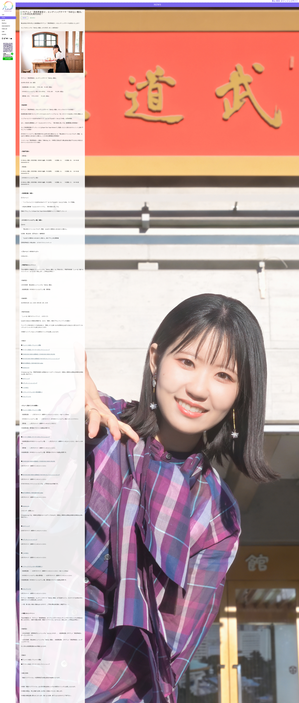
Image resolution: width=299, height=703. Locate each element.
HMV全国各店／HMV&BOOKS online (32, 363)
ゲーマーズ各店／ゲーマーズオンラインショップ (36, 349)
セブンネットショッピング (29, 383)
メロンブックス (26, 396)
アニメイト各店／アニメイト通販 (31, 345)
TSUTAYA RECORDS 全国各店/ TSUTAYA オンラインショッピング (41, 358)
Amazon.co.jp (25, 367)
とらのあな (25, 387)
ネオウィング (26, 378)
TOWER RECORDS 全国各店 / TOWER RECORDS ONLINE (38, 354)
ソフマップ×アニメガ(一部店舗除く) (32, 392)
